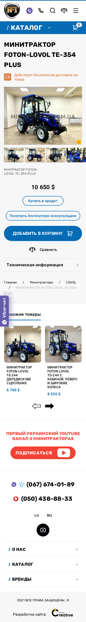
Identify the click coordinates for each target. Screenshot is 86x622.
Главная (10, 282)
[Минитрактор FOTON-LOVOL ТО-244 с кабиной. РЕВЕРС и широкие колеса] (63, 344)
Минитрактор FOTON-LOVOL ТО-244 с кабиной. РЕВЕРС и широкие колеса (62, 377)
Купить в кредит (43, 201)
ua (36, 515)
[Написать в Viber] (29, 10)
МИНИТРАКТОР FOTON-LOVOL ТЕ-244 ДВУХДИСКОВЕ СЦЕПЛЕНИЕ (19, 375)
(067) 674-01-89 (50, 484)
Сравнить (48, 249)
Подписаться (34, 452)
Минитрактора (41, 282)
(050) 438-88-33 (46, 498)
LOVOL (71, 282)
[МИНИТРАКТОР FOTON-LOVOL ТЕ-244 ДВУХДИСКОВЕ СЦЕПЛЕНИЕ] (22, 344)
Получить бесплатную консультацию (43, 216)
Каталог (26, 27)
